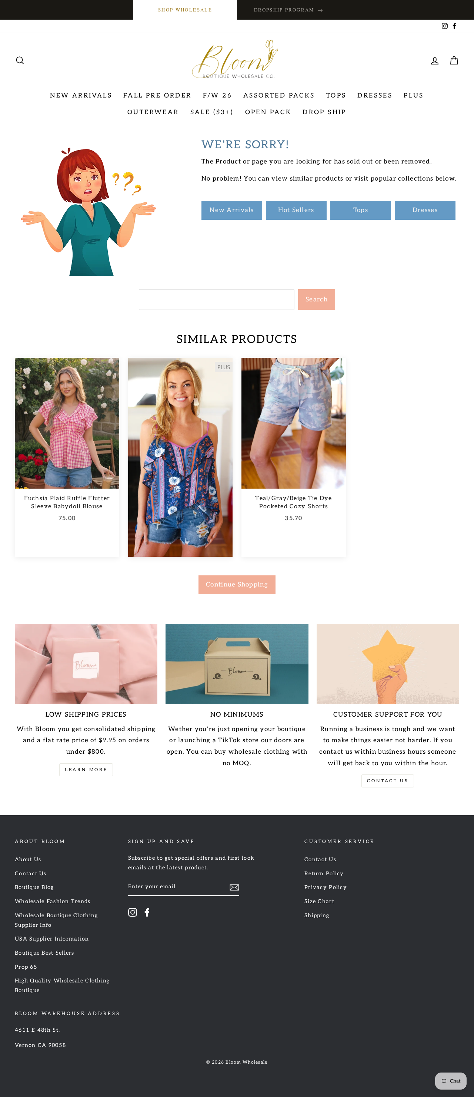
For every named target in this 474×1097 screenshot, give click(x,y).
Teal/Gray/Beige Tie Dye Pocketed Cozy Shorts (293, 502)
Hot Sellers (296, 210)
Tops (336, 95)
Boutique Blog (34, 887)
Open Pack (268, 112)
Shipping (316, 915)
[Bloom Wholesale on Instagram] (132, 912)
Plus (414, 95)
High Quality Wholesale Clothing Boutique (62, 986)
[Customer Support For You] (388, 664)
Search (317, 299)
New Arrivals (81, 95)
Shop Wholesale (185, 9)
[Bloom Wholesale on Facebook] (147, 912)
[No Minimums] (237, 664)
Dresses (375, 95)
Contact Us (387, 781)
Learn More (86, 770)
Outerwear (153, 112)
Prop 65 (26, 967)
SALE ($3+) (212, 112)
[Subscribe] (234, 887)
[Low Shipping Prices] (86, 664)
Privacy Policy (325, 887)
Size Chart (319, 901)
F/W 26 (217, 95)
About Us (28, 859)
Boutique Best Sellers (44, 953)
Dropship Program (289, 9)
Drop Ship (325, 112)
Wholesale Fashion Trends (53, 901)
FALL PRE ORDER (157, 95)
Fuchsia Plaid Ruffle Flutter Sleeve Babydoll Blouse (67, 502)
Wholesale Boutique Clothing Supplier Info (56, 920)
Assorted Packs (279, 95)
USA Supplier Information (52, 939)
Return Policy (324, 873)
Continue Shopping (237, 584)
